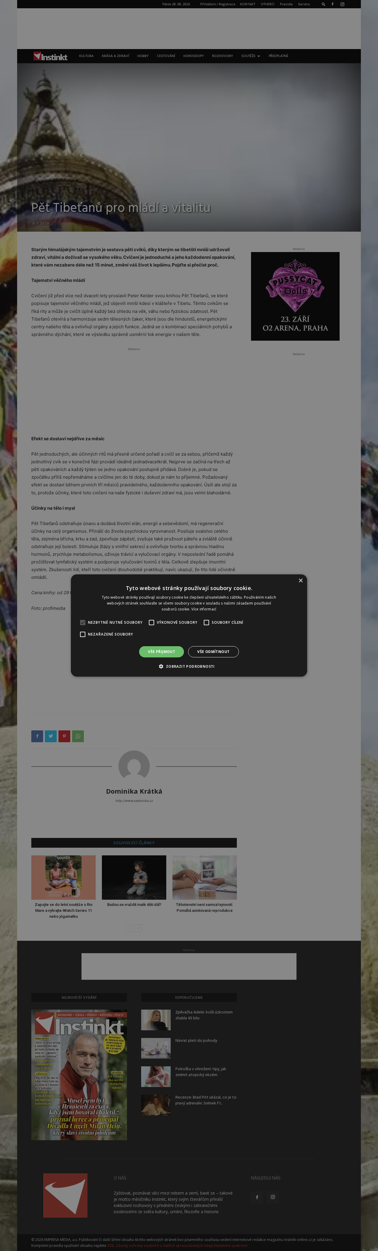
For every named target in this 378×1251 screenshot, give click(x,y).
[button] (188, 666)
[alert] (189, 625)
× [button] (300, 581)
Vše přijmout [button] (161, 651)
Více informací (203, 609)
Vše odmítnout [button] (213, 651)
